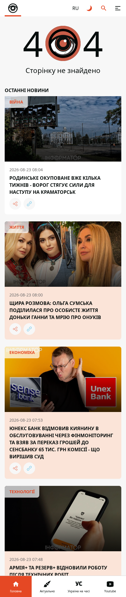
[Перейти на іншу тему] (89, 8)
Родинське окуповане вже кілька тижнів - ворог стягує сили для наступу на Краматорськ (55, 185)
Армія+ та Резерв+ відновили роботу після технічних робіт (58, 571)
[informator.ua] (13, 8)
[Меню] (117, 8)
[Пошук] (103, 8)
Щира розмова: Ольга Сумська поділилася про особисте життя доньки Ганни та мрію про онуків (55, 310)
